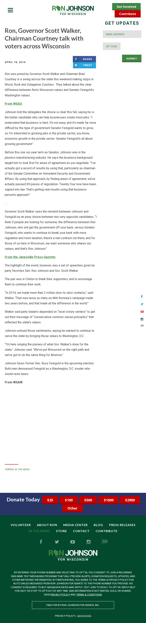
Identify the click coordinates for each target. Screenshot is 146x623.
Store (61, 531)
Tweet (87, 65)
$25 (50, 500)
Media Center (75, 525)
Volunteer (21, 525)
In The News (22, 469)
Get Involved (126, 7)
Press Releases (122, 525)
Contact (81, 531)
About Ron (47, 525)
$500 (88, 500)
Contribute (127, 14)
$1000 (108, 500)
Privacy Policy (60, 594)
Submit (131, 58)
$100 (69, 500)
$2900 (130, 500)
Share (87, 59)
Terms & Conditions (89, 594)
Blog (98, 525)
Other (72, 508)
